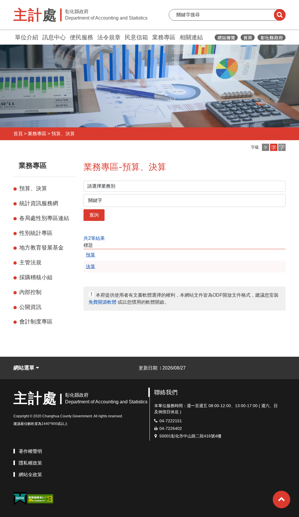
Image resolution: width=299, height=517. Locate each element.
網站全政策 (30, 474)
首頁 (18, 133)
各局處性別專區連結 (44, 218)
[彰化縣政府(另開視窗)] (271, 37)
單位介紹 (26, 37)
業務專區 (163, 37)
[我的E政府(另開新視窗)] (19, 498)
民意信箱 (136, 37)
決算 (90, 266)
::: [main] (80, 164)
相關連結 (191, 37)
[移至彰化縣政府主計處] (248, 37)
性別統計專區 (36, 233)
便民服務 (81, 37)
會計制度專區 (36, 322)
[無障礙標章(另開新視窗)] (40, 498)
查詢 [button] (94, 214)
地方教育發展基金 (41, 248)
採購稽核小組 (36, 277)
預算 (90, 254)
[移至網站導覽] (226, 37)
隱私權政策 (30, 462)
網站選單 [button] (24, 368)
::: (11, 36)
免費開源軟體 (102, 302)
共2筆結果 (94, 238)
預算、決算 (63, 133)
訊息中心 (54, 37)
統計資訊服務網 (38, 203)
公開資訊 (30, 307)
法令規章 (109, 37)
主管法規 (30, 262)
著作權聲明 (30, 451)
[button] (265, 147)
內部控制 (30, 292)
